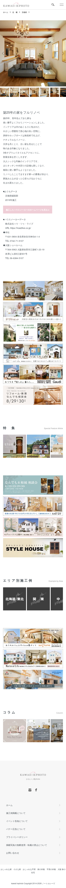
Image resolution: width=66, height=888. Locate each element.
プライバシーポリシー (17, 836)
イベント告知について (17, 820)
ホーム (5, 12)
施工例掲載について (15, 812)
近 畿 (14, 12)
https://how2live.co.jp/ (20, 227)
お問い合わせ (12, 852)
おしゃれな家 (6, 869)
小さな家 (17, 869)
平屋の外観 (51, 869)
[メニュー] (61, 4)
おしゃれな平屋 (29, 869)
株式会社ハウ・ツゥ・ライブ (19, 223)
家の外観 (41, 869)
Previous (3, 53)
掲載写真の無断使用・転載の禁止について (26, 844)
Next (62, 53)
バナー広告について (15, 828)
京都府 (24, 12)
